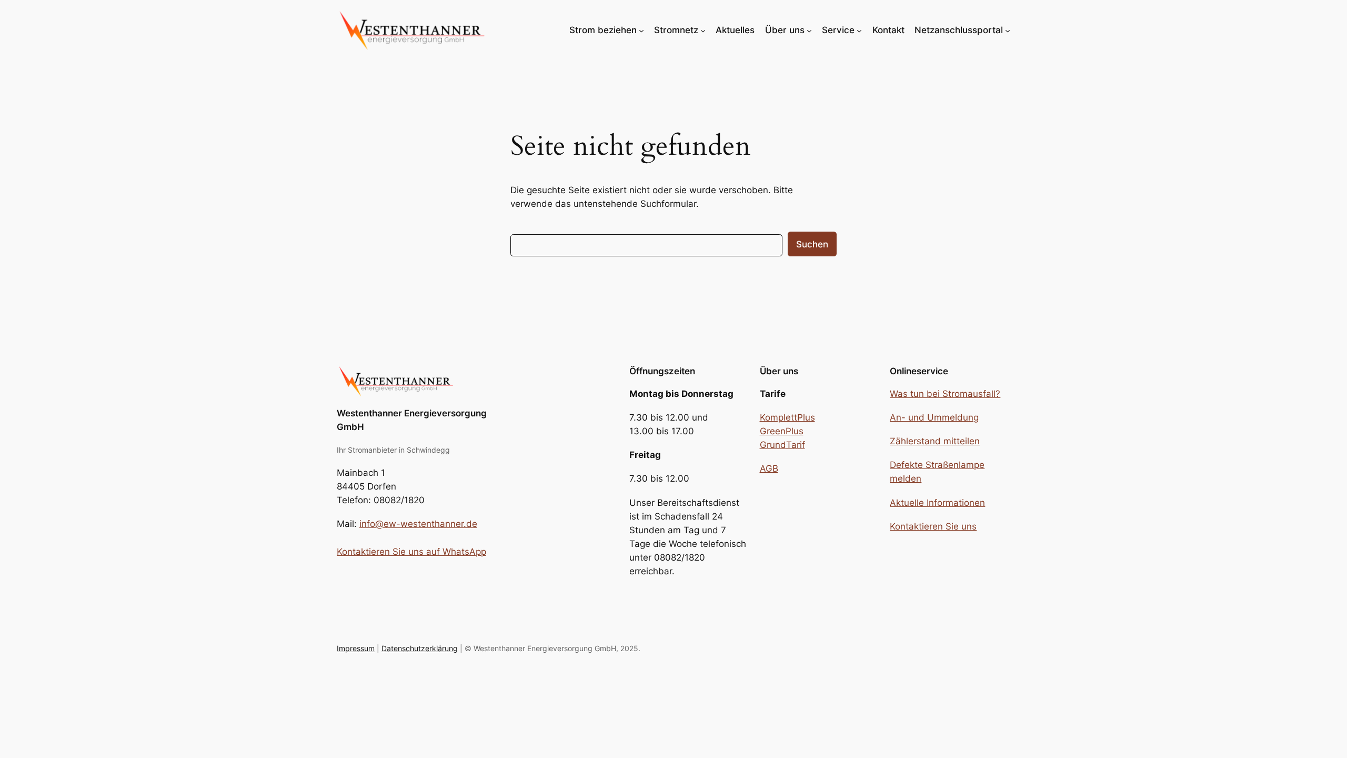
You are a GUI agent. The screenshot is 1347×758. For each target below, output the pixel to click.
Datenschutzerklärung (419, 648)
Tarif (795, 445)
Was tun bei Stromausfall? (945, 393)
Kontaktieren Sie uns (933, 526)
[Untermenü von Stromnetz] (703, 30)
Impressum (356, 648)
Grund (773, 445)
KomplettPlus (787, 417)
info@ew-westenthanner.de (418, 523)
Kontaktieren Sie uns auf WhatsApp (411, 551)
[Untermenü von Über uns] (809, 30)
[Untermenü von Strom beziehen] (641, 30)
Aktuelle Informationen (937, 502)
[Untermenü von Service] (859, 30)
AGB (769, 468)
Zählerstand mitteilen (935, 441)
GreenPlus (781, 431)
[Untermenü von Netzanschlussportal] (1007, 30)
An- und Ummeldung (934, 417)
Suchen (812, 244)
